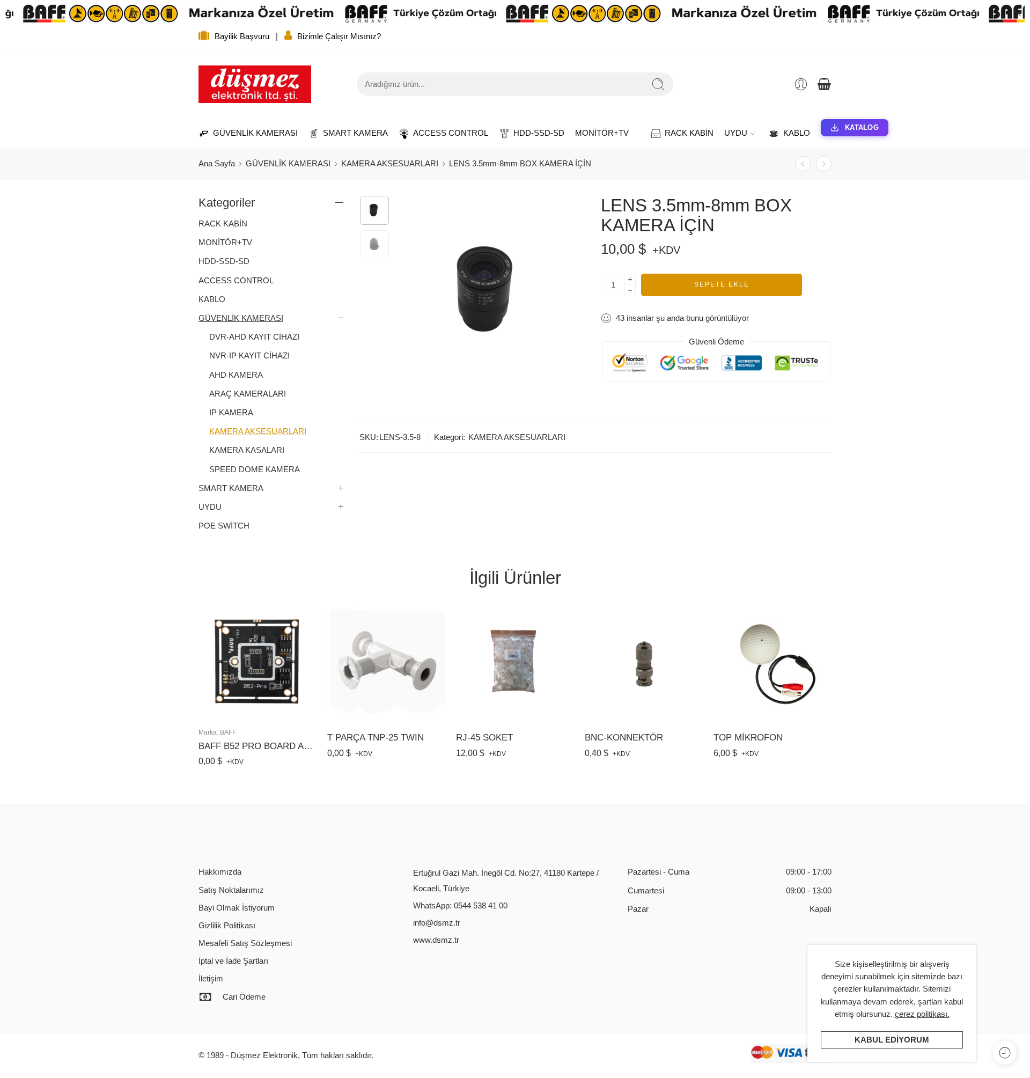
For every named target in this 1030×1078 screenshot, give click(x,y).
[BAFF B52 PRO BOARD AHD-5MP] (257, 661)
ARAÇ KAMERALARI (247, 394)
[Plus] (630, 279)
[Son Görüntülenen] (1004, 1052)
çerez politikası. (922, 1014)
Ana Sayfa (216, 163)
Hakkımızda (219, 872)
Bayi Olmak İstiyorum (236, 908)
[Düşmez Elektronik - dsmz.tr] (254, 84)
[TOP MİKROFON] (772, 663)
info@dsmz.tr (436, 923)
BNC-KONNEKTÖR (624, 737)
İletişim (210, 978)
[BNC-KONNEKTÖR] (644, 663)
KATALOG (862, 127)
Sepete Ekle (721, 284)
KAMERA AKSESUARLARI (389, 163)
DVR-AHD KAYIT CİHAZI (254, 337)
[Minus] (630, 290)
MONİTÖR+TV (602, 133)
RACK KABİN (684, 133)
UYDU (735, 133)
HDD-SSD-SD (533, 133)
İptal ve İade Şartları (233, 961)
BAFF (228, 732)
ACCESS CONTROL (445, 133)
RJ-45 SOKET (484, 737)
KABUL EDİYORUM (892, 1040)
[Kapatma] (1017, 13)
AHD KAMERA (236, 375)
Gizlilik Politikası (226, 925)
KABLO (791, 133)
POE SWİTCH (223, 526)
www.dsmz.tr (436, 940)
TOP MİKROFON (748, 737)
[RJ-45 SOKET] (515, 663)
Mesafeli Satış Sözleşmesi (245, 943)
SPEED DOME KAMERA (254, 469)
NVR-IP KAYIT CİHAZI (249, 355)
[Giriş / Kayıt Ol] (800, 84)
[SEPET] (824, 84)
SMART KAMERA (350, 133)
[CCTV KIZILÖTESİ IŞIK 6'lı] (824, 164)
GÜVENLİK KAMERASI (250, 133)
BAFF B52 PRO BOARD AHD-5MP (257, 746)
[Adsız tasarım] (374, 210)
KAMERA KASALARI (246, 450)
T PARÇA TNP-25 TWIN (375, 737)
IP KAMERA (231, 412)
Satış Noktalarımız (231, 890)
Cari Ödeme (244, 997)
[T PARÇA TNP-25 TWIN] (386, 663)
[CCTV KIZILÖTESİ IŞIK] (803, 164)
